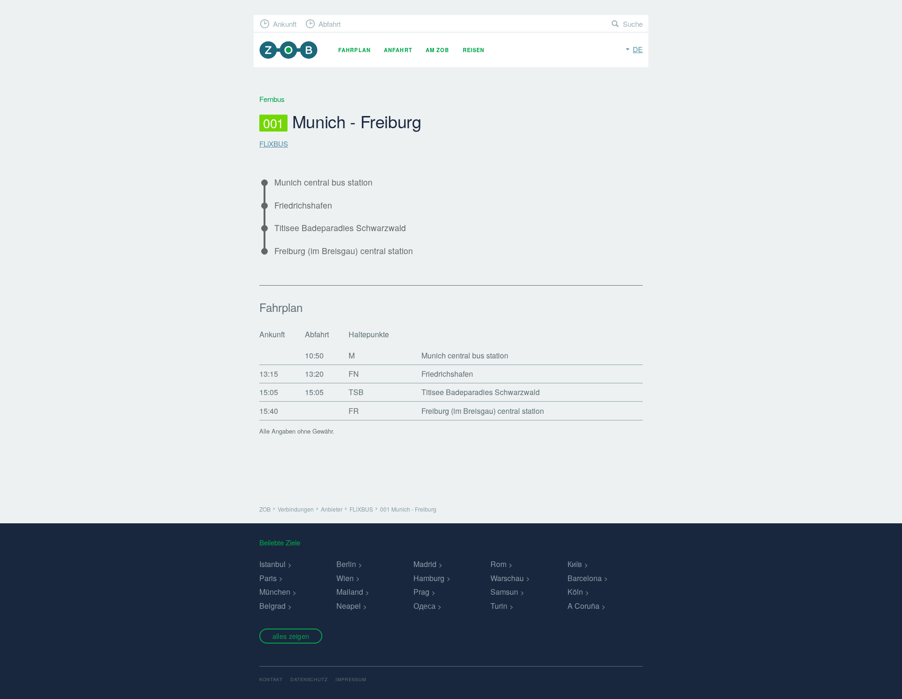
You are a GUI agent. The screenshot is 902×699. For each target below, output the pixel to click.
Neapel (348, 605)
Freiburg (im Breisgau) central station (343, 250)
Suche (633, 24)
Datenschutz (309, 679)
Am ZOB (438, 50)
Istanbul (272, 564)
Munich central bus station (323, 182)
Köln (575, 591)
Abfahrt (330, 24)
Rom (498, 564)
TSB (356, 392)
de (638, 49)
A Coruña (583, 605)
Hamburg (428, 578)
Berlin (346, 564)
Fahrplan (354, 50)
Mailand (349, 591)
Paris (268, 578)
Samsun (504, 591)
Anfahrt (398, 50)
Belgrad (272, 605)
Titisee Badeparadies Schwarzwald (340, 227)
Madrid (424, 564)
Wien (345, 578)
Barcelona (585, 578)
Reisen (474, 50)
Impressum (350, 679)
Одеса (424, 605)
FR (354, 410)
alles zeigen (290, 636)
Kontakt (271, 679)
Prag (421, 591)
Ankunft (284, 24)
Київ (575, 564)
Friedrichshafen (303, 205)
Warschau (507, 578)
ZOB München (288, 50)
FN (354, 373)
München (274, 591)
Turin (498, 605)
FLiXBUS (273, 143)
